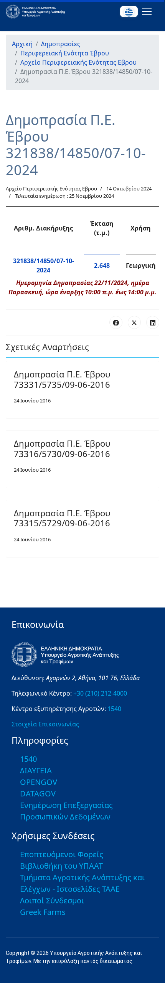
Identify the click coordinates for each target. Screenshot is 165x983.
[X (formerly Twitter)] (134, 322)
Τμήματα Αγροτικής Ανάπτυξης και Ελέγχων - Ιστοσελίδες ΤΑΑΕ (82, 883)
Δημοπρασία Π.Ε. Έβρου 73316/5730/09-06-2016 (62, 448)
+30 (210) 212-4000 (100, 693)
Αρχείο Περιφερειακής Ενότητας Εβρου (51, 188)
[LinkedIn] (152, 322)
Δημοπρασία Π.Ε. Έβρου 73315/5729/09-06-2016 (62, 518)
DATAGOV (38, 793)
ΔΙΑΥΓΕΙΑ (36, 770)
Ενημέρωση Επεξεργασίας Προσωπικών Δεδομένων (66, 811)
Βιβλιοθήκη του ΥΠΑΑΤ (61, 866)
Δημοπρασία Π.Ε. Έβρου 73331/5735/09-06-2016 (62, 379)
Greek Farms (43, 912)
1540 (114, 708)
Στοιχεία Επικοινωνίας (45, 724)
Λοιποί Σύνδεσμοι (52, 900)
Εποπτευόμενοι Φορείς (61, 854)
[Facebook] (115, 322)
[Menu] (145, 11)
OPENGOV (38, 782)
